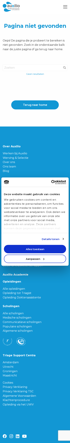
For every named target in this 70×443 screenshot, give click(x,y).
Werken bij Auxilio (15, 153)
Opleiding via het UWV (18, 404)
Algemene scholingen (18, 330)
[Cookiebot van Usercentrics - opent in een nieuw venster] (51, 182)
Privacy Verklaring (15, 387)
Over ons (9, 162)
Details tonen (50, 239)
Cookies (8, 382)
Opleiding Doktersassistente (22, 297)
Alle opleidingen (14, 288)
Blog (6, 171)
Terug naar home (35, 105)
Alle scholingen (13, 313)
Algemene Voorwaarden (19, 395)
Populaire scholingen (17, 326)
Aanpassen (33, 258)
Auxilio (15, 7)
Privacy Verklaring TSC (18, 391)
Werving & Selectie (15, 157)
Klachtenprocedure (16, 400)
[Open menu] (63, 6)
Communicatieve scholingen (22, 322)
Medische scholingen (17, 317)
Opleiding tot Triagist (17, 293)
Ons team (9, 166)
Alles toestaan (35, 249)
